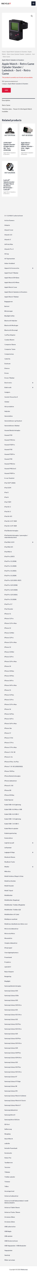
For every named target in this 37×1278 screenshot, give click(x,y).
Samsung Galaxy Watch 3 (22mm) (15, 1096)
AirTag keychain (9, 258)
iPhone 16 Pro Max (10, 723)
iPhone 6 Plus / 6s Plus (11, 761)
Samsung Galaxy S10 (11, 991)
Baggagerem (8, 301)
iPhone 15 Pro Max (10, 704)
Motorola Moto (9, 933)
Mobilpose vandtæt (10, 919)
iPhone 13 (7, 647)
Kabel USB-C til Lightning (12, 819)
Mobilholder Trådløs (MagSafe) (14, 905)
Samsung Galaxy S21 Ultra (13, 1014)
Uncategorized (9, 1191)
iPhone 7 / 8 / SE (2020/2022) (13, 766)
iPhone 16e (8, 728)
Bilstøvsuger (8, 311)
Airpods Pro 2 (8, 249)
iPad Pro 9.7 (8, 604)
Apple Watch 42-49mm (11, 282)
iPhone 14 (7, 666)
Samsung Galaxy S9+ (11, 1091)
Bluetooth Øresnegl (11, 330)
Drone (6, 373)
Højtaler (7, 411)
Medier (18, 866)
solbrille (7, 1143)
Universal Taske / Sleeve (12, 1212)
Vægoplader (8, 1250)
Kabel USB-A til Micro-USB (13, 809)
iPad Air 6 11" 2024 (10, 521)
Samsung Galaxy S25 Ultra (13, 1072)
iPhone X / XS (8, 785)
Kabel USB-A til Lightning (12, 804)
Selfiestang (8, 1129)
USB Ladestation (9, 1226)
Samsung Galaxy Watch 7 (12, 1105)
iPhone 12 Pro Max (10, 642)
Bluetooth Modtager (11, 325)
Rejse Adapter (9, 971)
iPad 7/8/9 (7, 502)
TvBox (6, 1186)
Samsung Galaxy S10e (11, 995)
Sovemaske (8, 1153)
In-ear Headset (9, 478)
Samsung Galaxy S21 (11, 1010)
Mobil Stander (9, 886)
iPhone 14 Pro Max (10, 685)
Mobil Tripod (8, 890)
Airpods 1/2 (8, 235)
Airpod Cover (8, 230)
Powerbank (8, 957)
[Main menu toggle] (33, 3)
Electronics (18, 382)
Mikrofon (7, 871)
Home (4, 51)
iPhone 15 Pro (9, 699)
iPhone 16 (7, 709)
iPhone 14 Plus (9, 676)
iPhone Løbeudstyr (10, 781)
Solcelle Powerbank (10, 1148)
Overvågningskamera (11, 952)
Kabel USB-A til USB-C (11, 814)
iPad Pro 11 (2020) (10, 566)
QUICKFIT (7, 967)
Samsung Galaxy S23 (11, 1034)
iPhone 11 (7, 614)
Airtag (6, 254)
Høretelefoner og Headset (13, 421)
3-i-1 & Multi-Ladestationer (13, 215)
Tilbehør (7, 1172)
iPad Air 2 (7, 507)
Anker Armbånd (9, 263)
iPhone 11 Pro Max (10, 623)
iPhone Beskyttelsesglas (12, 776)
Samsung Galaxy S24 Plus (12, 1053)
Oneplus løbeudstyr (10, 943)
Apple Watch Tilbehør (11, 297)
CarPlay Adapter (9, 335)
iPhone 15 (7, 690)
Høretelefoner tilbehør (12, 425)
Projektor (7, 962)
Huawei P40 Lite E (10, 468)
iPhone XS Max (9, 795)
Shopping (7, 1134)
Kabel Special (8, 800)
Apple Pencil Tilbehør (11, 273)
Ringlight (7, 981)
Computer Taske (9, 349)
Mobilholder (8, 895)
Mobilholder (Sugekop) (11, 900)
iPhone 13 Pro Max (10, 661)
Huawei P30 (8, 449)
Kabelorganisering (10, 833)
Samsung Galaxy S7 (10, 1076)
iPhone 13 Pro (9, 656)
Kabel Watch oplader (11, 828)
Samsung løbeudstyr (11, 1110)
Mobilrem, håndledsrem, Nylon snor (16, 924)
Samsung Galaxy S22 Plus (12, 1024)
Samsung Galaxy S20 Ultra (13, 1005)
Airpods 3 (7, 239)
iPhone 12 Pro (9, 637)
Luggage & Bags (18, 852)
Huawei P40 (8, 459)
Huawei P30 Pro (9, 454)
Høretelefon (8, 416)
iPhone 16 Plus (9, 714)
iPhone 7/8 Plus (9, 771)
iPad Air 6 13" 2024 (10, 526)
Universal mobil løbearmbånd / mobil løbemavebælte (16, 1202)
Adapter (7, 225)
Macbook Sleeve (9, 857)
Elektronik (18, 387)
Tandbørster (8, 1162)
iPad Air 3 (7, 511)
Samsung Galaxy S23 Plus (12, 1038)
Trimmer (7, 1181)
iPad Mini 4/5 (8, 547)
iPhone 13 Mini (9, 652)
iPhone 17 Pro (9, 742)
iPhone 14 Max (9, 671)
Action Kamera (9, 220)
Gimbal (6, 402)
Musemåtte (8, 938)
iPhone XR (7, 790)
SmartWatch (8, 1139)
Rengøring (7, 976)
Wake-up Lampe (9, 1260)
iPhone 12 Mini (9, 633)
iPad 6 (6, 497)
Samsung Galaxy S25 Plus (12, 1067)
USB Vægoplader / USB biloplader (15, 1245)
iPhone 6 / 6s (8, 757)
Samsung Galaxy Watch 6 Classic (15, 1100)
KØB (6, 90)
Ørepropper (8, 948)
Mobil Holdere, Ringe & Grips (13, 876)
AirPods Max (8, 244)
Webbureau (24, 1269)
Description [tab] (6, 100)
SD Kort (7, 1124)
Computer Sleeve (10, 344)
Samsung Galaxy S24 (11, 1048)
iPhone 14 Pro (9, 680)
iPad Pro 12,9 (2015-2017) (12, 580)
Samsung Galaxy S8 (10, 1086)
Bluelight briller (9, 316)
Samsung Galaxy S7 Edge (12, 1081)
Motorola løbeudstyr (11, 929)
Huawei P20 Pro (9, 445)
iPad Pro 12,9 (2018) (10, 585)
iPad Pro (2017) (9, 556)
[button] (32, 16)
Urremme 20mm (9, 1217)
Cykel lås (7, 359)
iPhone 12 (7, 628)
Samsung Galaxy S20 (11, 1000)
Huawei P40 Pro (9, 473)
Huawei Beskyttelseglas (12, 430)
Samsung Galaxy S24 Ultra (13, 1057)
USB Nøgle (7, 1231)
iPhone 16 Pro (9, 719)
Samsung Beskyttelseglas (12, 986)
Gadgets (7, 392)
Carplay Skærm (9, 340)
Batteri (6, 306)
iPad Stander (8, 609)
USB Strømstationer (11, 1241)
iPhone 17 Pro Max (10, 747)
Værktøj (7, 1255)
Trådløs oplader (9, 1177)
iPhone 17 (7, 733)
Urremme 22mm (9, 1222)
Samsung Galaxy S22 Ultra (13, 1029)
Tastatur (7, 1167)
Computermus (9, 354)
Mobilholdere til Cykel (11, 914)
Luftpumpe (7, 847)
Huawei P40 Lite (9, 464)
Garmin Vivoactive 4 (11, 397)
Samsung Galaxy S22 (11, 1019)
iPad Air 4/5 (8, 516)
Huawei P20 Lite (9, 440)
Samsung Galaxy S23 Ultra (13, 1043)
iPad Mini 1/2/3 (18, 542)
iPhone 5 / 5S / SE (9, 752)
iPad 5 (6, 492)
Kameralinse (8, 838)
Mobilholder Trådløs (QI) (12, 909)
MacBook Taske (9, 862)
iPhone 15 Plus (9, 695)
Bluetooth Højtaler (10, 320)
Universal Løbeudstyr (11, 1196)
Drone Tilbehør (9, 378)
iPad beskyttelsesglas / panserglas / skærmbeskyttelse (16, 536)
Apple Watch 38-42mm (11, 277)
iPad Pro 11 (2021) (10, 571)
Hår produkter (9, 406)
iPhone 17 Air (8, 738)
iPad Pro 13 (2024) (10, 599)
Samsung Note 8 (9, 1115)
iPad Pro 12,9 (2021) (10, 594)
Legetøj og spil (18, 843)
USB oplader (8, 1236)
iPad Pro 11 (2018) (10, 561)
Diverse (6, 368)
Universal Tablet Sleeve (12, 1207)
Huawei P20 (8, 435)
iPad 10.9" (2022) (9, 483)
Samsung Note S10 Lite (12, 1119)
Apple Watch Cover (10, 287)
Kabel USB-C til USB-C (11, 824)
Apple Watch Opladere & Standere (15, 292)
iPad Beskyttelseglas (11, 530)
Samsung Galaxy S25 (11, 1062)
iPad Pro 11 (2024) (10, 575)
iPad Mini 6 (8, 552)
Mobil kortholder (10, 881)
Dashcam (7, 363)
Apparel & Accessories (18, 268)
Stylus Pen (7, 1158)
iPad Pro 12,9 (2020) (10, 590)
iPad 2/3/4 (7, 487)
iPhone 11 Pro (9, 618)
